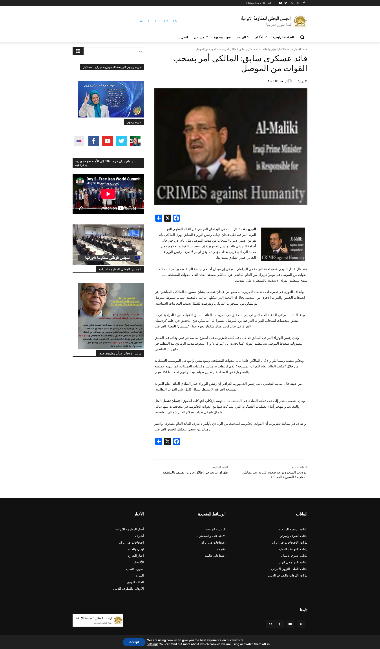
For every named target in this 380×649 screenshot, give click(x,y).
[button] (302, 37)
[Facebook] (303, 3)
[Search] (78, 51)
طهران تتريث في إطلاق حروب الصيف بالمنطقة (195, 472)
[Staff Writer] (290, 81)
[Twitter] (301, 624)
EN (175, 21)
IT (149, 21)
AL (142, 21)
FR (166, 21)
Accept (134, 642)
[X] (291, 3)
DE (157, 21)
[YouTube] (290, 624)
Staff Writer (275, 81)
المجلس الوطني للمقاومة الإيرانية (120, 269)
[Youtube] (280, 3)
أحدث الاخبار (300, 49)
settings (152, 644)
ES (133, 21)
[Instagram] (297, 3)
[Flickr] (270, 624)
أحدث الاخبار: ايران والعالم (277, 49)
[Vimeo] (285, 3)
